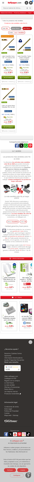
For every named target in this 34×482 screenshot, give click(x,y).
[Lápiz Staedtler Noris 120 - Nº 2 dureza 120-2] (8, 44)
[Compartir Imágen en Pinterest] (30, 146)
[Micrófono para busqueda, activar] (27, 8)
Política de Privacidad (11, 411)
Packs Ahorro (8, 389)
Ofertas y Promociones (12, 387)
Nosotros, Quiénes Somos (13, 353)
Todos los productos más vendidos (12, 21)
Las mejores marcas (11, 391)
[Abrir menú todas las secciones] (3, 3)
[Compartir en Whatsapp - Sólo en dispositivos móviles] (26, 146)
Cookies (7, 413)
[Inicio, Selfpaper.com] (14, 2)
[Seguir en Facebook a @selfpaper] (6, 434)
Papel (29, 13)
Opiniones (7, 356)
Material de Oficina (6, 13)
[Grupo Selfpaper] (11, 422)
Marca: (12, 221)
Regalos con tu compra (12, 381)
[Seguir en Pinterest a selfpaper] (19, 434)
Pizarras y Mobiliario (20, 13)
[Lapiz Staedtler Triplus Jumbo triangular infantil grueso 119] (24, 44)
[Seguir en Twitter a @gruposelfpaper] (11, 434)
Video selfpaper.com (11, 376)
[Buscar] (30, 8)
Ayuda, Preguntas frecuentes (14, 360)
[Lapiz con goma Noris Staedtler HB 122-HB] (8, 94)
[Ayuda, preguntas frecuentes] (28, 478)
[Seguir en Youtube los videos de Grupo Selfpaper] (15, 434)
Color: (23, 221)
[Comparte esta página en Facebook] (17, 146)
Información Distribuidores (13, 358)
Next (29, 276)
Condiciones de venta (11, 407)
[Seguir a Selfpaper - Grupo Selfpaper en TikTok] (28, 434)
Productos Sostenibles (12, 394)
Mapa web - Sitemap (11, 415)
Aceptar (22, 470)
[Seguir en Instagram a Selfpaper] (24, 434)
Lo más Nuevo (9, 383)
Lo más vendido (9, 385)
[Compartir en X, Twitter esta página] (21, 146)
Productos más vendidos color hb (14, 23)
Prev (3, 276)
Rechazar (10, 470)
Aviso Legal (8, 409)
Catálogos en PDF (10, 378)
